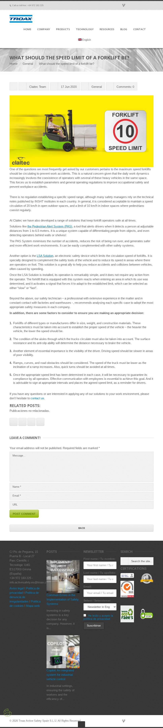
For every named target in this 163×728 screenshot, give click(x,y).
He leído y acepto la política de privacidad (98, 617)
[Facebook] (118, 721)
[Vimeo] (124, 721)
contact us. (38, 398)
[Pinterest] (135, 721)
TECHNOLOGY (85, 29)
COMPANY (43, 29)
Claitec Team (37, 86)
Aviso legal (17, 588)
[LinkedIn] (140, 721)
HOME (27, 29)
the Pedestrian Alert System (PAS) (49, 226)
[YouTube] (146, 721)
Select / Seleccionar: (97, 600)
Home (13, 63)
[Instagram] (151, 721)
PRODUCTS (63, 29)
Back (81, 528)
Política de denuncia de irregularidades (24, 597)
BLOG (123, 29)
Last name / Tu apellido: (99, 572)
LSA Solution (45, 255)
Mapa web (33, 605)
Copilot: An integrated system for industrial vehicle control (60, 675)
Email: (87, 586)
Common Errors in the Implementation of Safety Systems (63, 599)
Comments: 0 (125, 86)
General (28, 63)
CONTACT (139, 29)
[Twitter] (129, 721)
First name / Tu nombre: (99, 558)
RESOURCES (107, 29)
